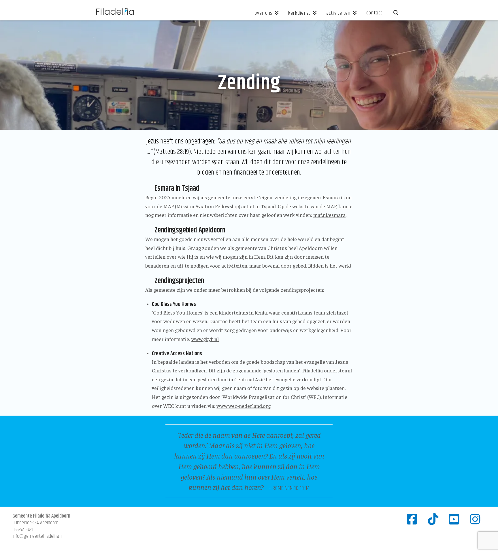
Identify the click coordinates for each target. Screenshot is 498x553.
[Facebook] (412, 519)
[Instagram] (475, 519)
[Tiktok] (433, 519)
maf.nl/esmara (329, 214)
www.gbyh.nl (205, 339)
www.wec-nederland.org (243, 405)
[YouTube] (454, 519)
